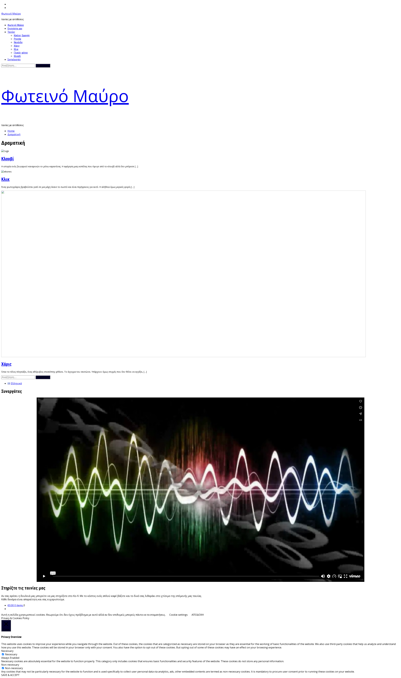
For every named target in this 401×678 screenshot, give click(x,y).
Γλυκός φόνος (21, 52)
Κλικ (16, 49)
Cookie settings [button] (178, 614)
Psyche (17, 38)
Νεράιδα (18, 42)
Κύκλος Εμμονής (22, 35)
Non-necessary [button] (10, 664)
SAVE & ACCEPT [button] (10, 675)
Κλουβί (17, 56)
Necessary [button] (7, 651)
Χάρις (17, 45)
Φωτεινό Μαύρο (11, 13)
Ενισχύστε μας (15, 28)
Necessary (11, 654)
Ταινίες (11, 32)
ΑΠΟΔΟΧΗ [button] (198, 614)
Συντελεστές (14, 59)
